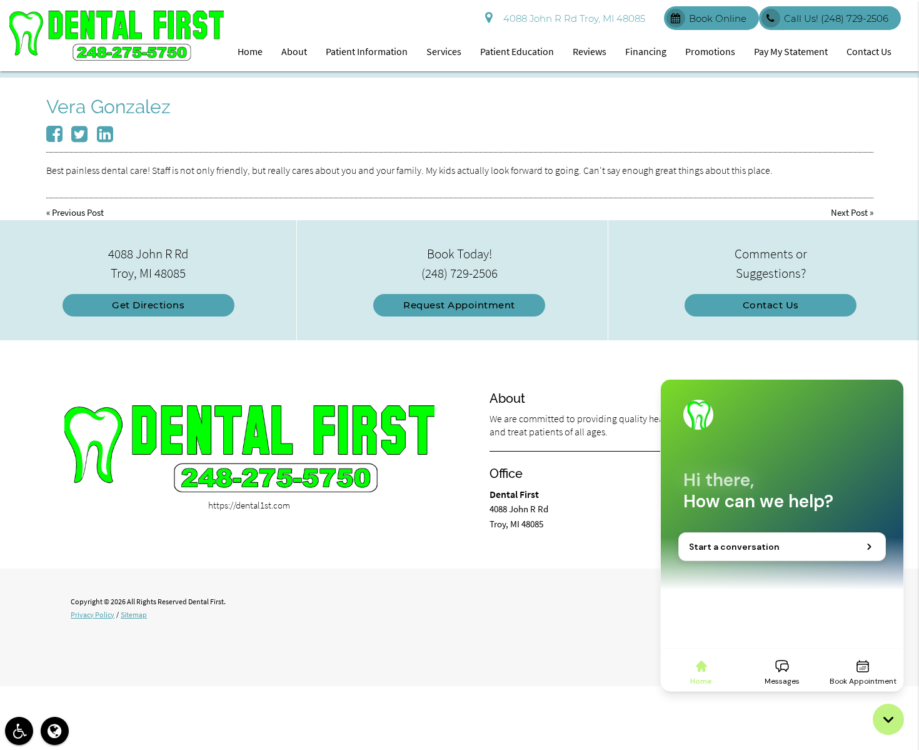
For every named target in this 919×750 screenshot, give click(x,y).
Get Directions (148, 305)
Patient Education (517, 51)
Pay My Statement (791, 51)
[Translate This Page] (55, 731)
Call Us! (836, 18)
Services (443, 51)
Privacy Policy (92, 614)
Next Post (849, 212)
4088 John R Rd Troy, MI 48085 (571, 18)
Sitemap (134, 614)
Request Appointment (459, 305)
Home (250, 51)
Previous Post (78, 212)
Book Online (717, 18)
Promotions (710, 51)
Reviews (589, 51)
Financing (645, 51)
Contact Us (868, 51)
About (294, 51)
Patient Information (367, 51)
